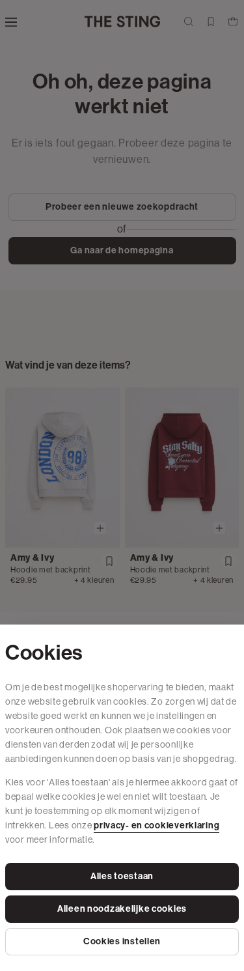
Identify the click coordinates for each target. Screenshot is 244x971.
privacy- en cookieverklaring (156, 825)
